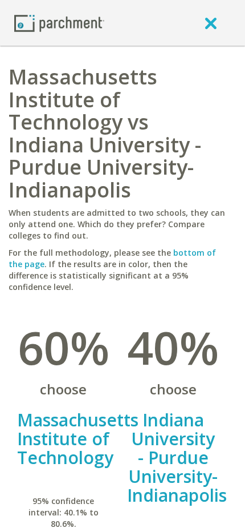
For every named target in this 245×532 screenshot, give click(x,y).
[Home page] (59, 22)
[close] (210, 23)
